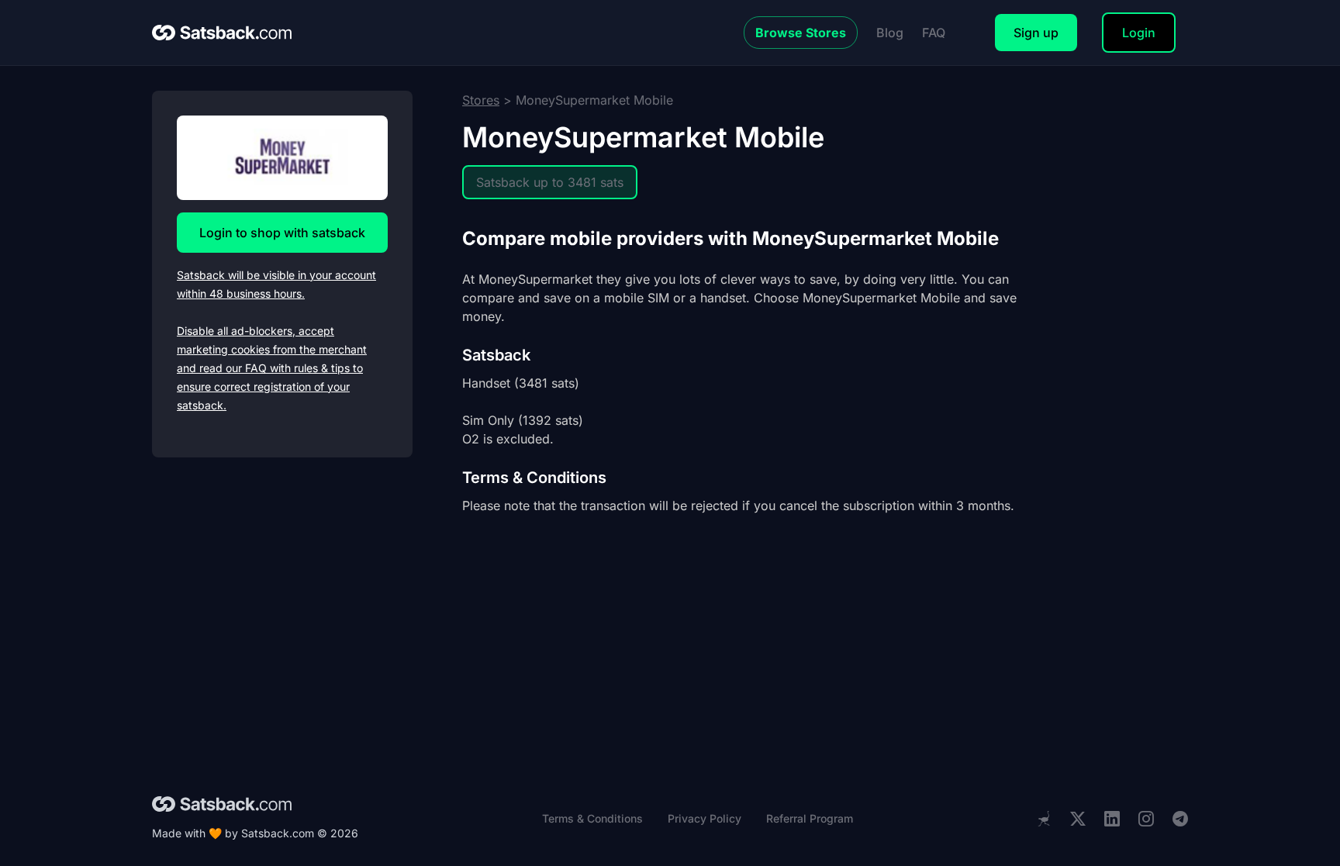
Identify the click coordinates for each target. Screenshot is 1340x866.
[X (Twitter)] (1078, 819)
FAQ (933, 32)
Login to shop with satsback (282, 232)
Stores (480, 100)
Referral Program (809, 818)
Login (1138, 32)
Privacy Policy (704, 818)
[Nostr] (1044, 818)
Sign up (1036, 32)
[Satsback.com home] (222, 32)
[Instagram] (1146, 819)
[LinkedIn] (1112, 819)
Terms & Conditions (592, 818)
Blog (889, 32)
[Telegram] (1180, 819)
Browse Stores (800, 32)
